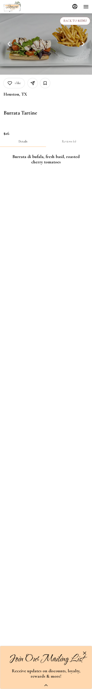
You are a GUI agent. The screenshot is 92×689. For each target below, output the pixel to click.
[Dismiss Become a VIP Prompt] (84, 653)
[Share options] (33, 83)
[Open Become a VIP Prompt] (46, 685)
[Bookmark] (45, 83)
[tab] (23, 141)
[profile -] (74, 6)
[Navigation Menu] (86, 6)
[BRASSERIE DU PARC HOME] (23, 6)
